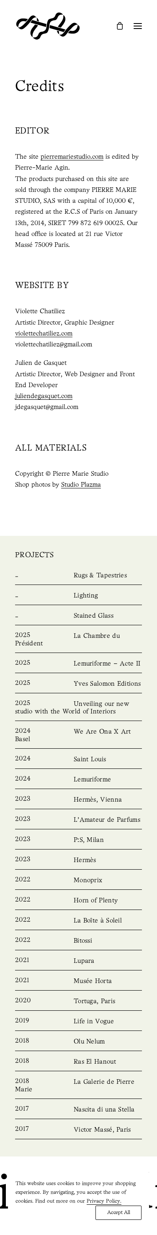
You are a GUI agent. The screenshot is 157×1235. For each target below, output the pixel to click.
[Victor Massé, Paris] (78, 1130)
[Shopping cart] (116, 25)
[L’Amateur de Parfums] (78, 820)
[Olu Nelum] (78, 1042)
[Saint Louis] (78, 759)
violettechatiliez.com (43, 334)
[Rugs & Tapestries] (78, 576)
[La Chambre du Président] (78, 640)
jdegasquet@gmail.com (46, 407)
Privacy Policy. (104, 1201)
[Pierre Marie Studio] (48, 26)
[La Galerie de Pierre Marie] (78, 1086)
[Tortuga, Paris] (78, 1001)
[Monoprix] (78, 880)
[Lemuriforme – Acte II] (78, 664)
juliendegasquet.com (43, 396)
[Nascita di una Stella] (78, 1110)
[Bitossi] (78, 941)
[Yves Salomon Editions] (78, 684)
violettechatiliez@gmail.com (53, 345)
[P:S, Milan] (78, 840)
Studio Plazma (81, 485)
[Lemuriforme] (78, 780)
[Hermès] (78, 860)
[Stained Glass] (78, 616)
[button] (137, 26)
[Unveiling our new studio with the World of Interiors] (78, 708)
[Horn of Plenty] (78, 901)
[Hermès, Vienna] (78, 800)
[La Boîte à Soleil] (78, 921)
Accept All (118, 1212)
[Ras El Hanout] (78, 1062)
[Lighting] (78, 596)
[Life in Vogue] (78, 1021)
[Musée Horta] (78, 981)
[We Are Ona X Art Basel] (78, 735)
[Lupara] (78, 961)
